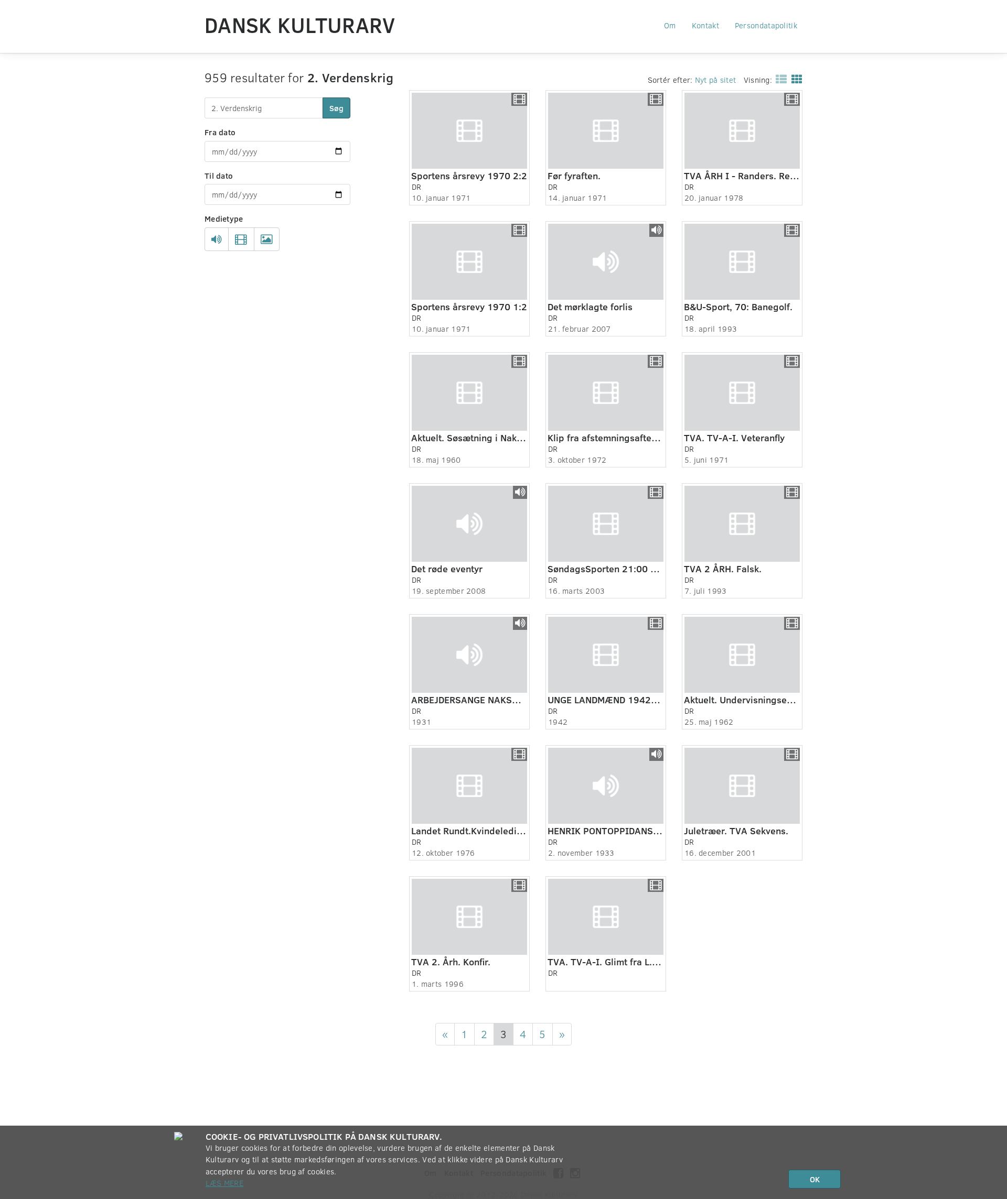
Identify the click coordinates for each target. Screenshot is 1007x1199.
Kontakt (705, 25)
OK (815, 1179)
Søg (336, 108)
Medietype (224, 218)
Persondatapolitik (766, 25)
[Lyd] (217, 239)
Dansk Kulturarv (300, 25)
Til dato (219, 175)
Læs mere (224, 1183)
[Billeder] (267, 239)
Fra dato (220, 132)
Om (670, 25)
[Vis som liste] (779, 78)
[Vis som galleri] (794, 78)
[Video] (241, 239)
